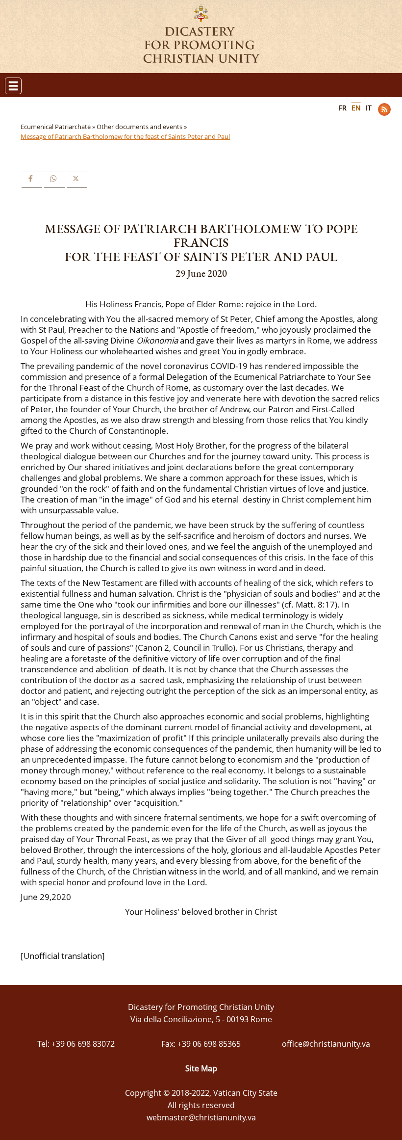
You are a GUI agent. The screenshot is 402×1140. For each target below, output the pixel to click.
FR (343, 107)
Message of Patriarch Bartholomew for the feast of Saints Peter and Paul (125, 136)
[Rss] (384, 109)
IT (369, 107)
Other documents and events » (142, 126)
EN (356, 107)
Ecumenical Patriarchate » (59, 126)
